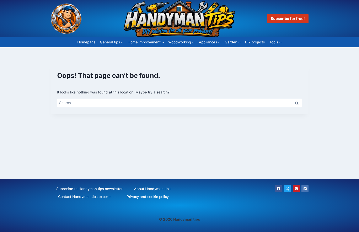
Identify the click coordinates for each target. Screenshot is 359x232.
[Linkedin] (305, 188)
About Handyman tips (152, 189)
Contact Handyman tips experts (84, 197)
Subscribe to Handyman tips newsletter (89, 189)
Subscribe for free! (288, 18)
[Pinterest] (296, 188)
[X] (287, 188)
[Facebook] (278, 188)
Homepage (86, 42)
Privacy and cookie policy (148, 197)
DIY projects (255, 42)
